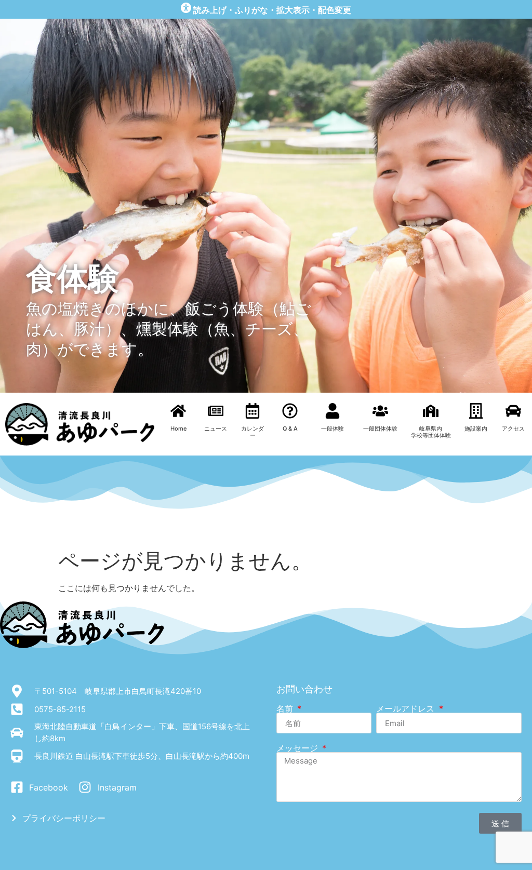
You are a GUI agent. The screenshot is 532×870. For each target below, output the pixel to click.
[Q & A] (290, 411)
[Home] (178, 411)
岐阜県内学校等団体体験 (431, 432)
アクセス (513, 428)
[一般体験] (332, 411)
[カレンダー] (252, 411)
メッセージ (298, 748)
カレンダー (252, 432)
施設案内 (475, 428)
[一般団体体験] (380, 411)
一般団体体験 (380, 428)
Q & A (290, 428)
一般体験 (332, 428)
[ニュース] (215, 411)
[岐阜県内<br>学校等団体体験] (430, 411)
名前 (286, 708)
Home (178, 428)
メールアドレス (406, 708)
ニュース (215, 428)
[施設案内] (476, 411)
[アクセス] (513, 411)
